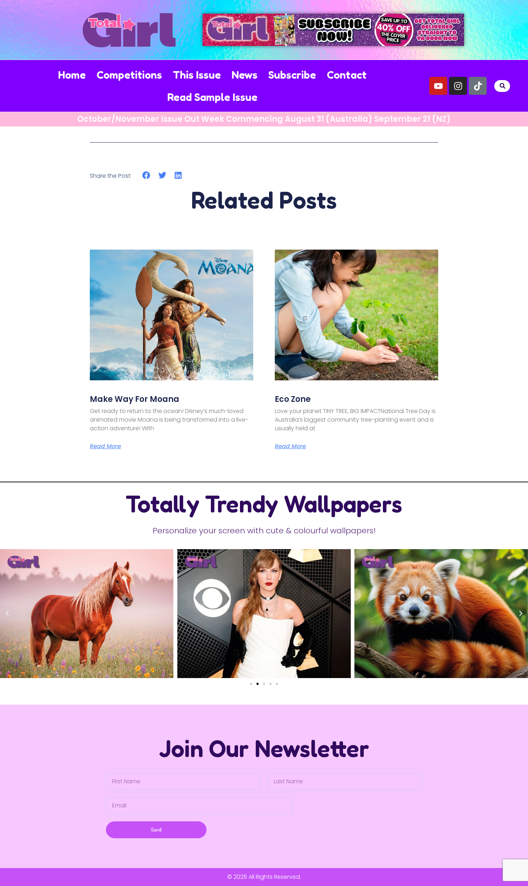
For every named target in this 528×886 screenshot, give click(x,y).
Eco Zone (293, 399)
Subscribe (292, 74)
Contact (347, 74)
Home (72, 74)
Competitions (129, 74)
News (245, 74)
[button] (502, 86)
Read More (105, 446)
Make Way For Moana (134, 399)
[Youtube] (438, 86)
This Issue (197, 74)
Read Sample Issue (212, 97)
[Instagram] (458, 86)
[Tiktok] (478, 86)
